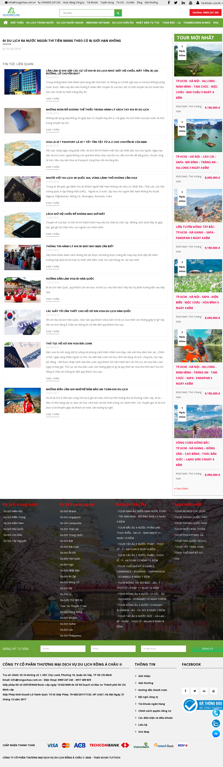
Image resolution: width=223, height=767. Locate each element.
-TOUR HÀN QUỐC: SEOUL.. (190, 540)
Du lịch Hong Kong (71, 612)
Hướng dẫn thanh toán (152, 690)
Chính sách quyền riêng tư (154, 710)
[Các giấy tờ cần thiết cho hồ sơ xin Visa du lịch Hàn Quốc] (22, 322)
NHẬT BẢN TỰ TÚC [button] (148, 22)
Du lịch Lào (66, 629)
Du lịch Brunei (68, 511)
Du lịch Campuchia (70, 523)
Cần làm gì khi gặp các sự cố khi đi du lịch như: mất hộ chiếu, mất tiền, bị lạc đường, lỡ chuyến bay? (102, 72)
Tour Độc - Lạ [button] (171, 22)
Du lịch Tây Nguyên (14, 540)
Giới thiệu (17, 22)
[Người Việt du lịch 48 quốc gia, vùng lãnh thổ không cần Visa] (22, 188)
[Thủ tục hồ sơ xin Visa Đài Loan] (22, 354)
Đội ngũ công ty (148, 697)
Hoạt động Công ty (73, 2)
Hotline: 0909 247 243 (205, 12)
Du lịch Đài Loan (69, 546)
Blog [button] (139, 2)
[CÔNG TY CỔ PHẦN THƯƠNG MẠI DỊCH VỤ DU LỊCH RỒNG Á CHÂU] (11, 11)
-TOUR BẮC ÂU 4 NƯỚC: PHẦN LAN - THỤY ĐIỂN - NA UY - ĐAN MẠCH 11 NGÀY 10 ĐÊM (139, 533)
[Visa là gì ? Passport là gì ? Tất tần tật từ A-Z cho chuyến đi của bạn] (22, 153)
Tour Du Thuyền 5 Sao (73, 606)
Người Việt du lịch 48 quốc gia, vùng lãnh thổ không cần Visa (91, 177)
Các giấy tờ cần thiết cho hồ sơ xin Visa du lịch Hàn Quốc (88, 311)
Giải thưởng (151, 2)
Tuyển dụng (107, 2)
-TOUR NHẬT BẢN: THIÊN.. (189, 529)
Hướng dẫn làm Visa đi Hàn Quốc (70, 278)
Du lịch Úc (66, 594)
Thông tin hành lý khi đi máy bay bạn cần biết (80, 246)
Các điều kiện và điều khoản (155, 717)
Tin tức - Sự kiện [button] (125, 2)
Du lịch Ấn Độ (68, 552)
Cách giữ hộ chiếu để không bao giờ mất (75, 213)
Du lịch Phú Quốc (13, 529)
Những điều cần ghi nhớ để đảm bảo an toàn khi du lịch (87, 389)
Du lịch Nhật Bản (70, 570)
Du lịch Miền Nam (13, 523)
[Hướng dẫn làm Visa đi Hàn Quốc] (22, 289)
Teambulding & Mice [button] (196, 22)
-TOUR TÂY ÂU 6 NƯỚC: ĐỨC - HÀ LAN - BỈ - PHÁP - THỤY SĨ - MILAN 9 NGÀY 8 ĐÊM (141, 621)
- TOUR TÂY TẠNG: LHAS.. (189, 546)
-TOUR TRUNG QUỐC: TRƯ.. (190, 517)
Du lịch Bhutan (68, 617)
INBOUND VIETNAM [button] (98, 22)
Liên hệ (142, 724)
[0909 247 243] (216, 712)
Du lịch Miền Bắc (13, 511)
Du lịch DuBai (68, 623)
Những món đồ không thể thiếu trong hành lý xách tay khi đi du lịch (97, 109)
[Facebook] (169, 3)
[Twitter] (175, 3)
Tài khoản (92, 2)
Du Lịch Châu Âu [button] (123, 22)
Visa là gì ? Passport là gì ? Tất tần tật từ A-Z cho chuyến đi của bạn (96, 142)
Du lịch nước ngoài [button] (70, 22)
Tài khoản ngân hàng (151, 704)
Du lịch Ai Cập (68, 576)
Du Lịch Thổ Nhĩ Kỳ (71, 600)
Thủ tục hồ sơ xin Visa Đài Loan (69, 343)
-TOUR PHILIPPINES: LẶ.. (188, 535)
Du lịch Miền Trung (14, 517)
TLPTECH (114, 757)
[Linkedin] (183, 3)
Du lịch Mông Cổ (69, 582)
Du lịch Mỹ (66, 588)
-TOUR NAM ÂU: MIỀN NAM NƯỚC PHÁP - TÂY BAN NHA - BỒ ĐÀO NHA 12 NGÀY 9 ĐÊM (141, 516)
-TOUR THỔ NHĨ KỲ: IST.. (188, 552)
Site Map (143, 731)
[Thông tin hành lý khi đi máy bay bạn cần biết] (22, 257)
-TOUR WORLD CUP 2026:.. (190, 511)
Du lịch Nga (67, 564)
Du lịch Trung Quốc (71, 535)
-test (176, 558)
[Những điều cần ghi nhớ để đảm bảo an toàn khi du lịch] (22, 400)
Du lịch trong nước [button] (40, 22)
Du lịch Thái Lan (69, 529)
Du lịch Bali (66, 540)
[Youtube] (190, 3)
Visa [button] (215, 22)
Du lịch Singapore (70, 517)
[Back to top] (216, 745)
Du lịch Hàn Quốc (70, 558)
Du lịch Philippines (70, 635)
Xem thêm (52, 98)
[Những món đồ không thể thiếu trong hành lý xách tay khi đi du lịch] (22, 120)
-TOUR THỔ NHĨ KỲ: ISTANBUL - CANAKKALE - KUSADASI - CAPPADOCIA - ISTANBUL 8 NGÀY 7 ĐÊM (141, 571)
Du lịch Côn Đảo (12, 535)
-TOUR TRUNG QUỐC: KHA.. (190, 523)
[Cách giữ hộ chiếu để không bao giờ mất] (22, 224)
